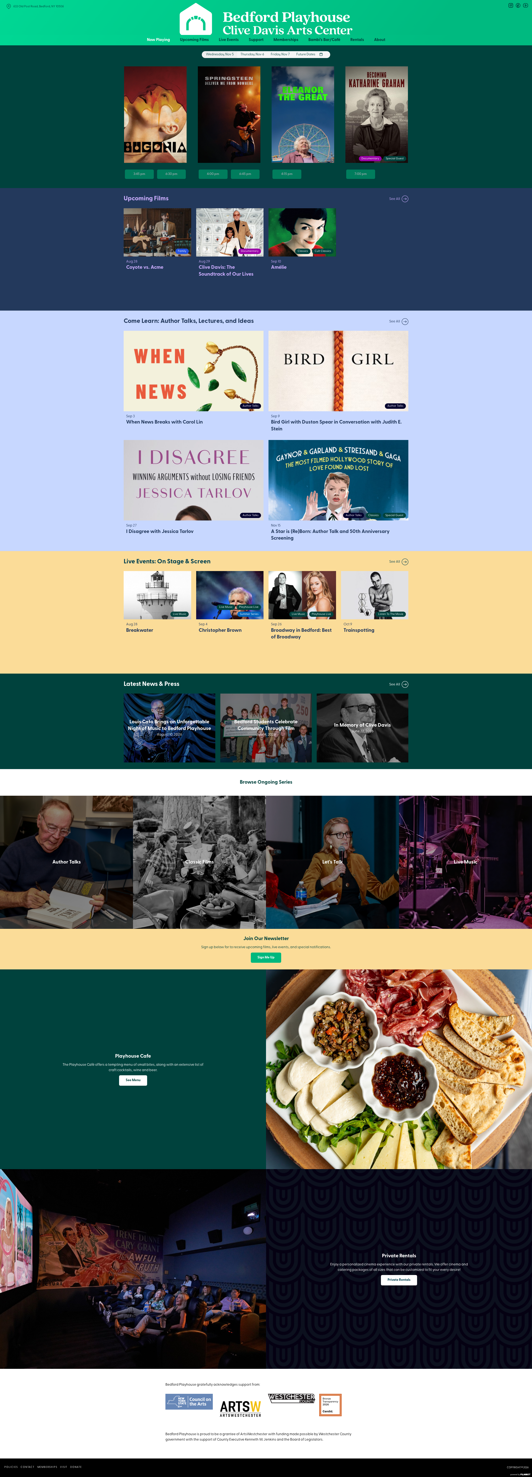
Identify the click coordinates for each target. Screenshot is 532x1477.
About (379, 40)
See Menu (133, 1080)
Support (256, 40)
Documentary (370, 158)
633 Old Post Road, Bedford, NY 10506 (38, 6)
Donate (76, 1467)
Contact (27, 1467)
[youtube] (525, 5)
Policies (11, 1467)
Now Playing (158, 40)
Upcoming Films (194, 40)
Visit (63, 1467)
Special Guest (395, 158)
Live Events (229, 40)
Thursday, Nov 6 (252, 54)
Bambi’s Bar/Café (324, 40)
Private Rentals (399, 1280)
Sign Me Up (266, 957)
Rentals (357, 40)
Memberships (285, 40)
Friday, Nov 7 (280, 54)
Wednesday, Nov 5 (220, 54)
